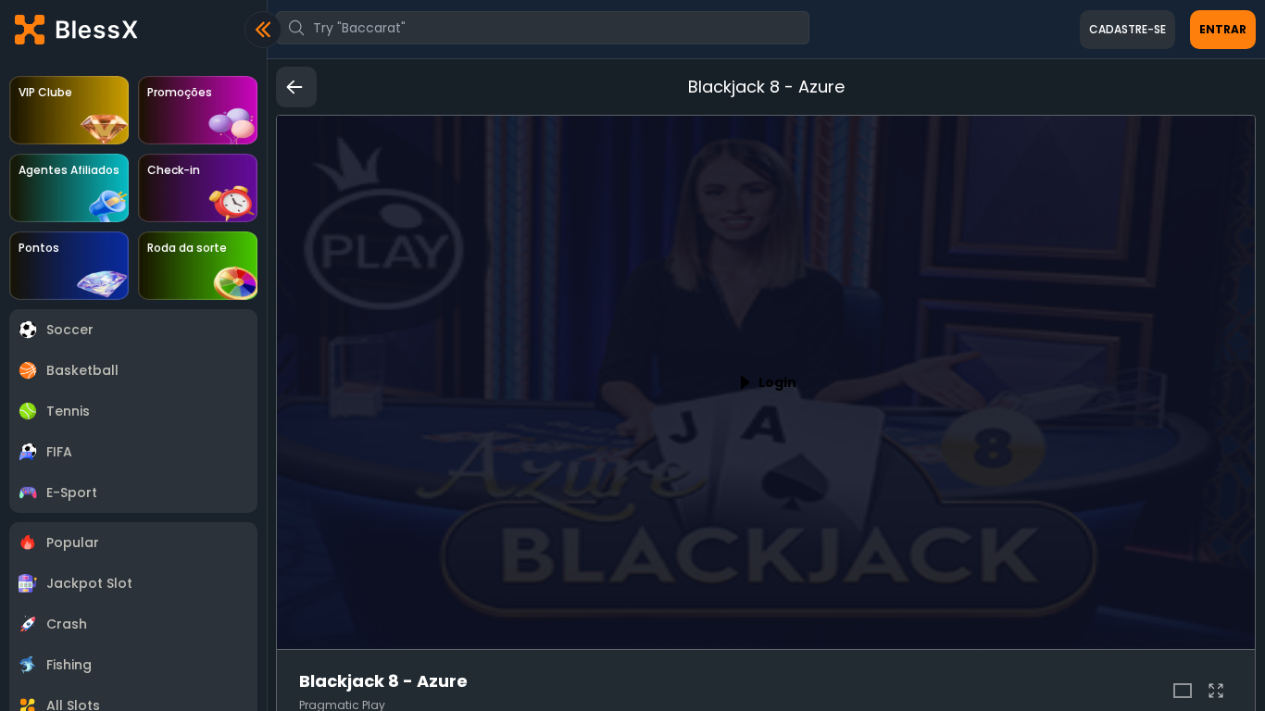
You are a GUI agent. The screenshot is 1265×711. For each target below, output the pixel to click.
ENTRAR (1222, 29)
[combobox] (542, 27)
